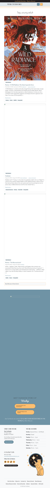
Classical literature (9, 189)
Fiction (11, 100)
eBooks (28, 483)
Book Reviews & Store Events (12, 284)
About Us (17, 481)
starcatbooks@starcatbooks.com (11, 456)
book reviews (8, 82)
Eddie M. (24, 86)
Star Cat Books (24, 177)
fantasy (7, 100)
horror (11, 277)
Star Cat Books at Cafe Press (11, 465)
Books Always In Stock (11, 483)
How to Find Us (8, 442)
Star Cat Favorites (21, 483)
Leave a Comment (31, 86)
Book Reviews (38, 481)
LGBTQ (15, 100)
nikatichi (22, 264)
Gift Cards (41, 483)
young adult (20, 100)
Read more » (8, 98)
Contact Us (23, 481)
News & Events (30, 481)
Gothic (7, 277)
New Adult (20, 189)
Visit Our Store (10, 481)
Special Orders (34, 483)
